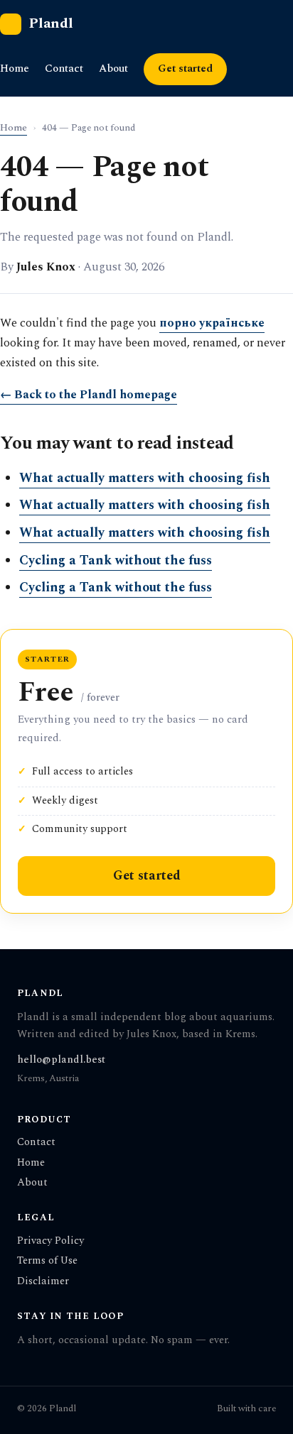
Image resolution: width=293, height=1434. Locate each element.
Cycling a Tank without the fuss (115, 560)
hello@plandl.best (61, 1059)
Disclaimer (43, 1281)
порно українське (212, 323)
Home (14, 68)
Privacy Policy (50, 1240)
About (113, 68)
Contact (64, 68)
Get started (185, 69)
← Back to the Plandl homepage (88, 395)
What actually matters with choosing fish (144, 478)
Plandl (50, 23)
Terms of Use (47, 1260)
